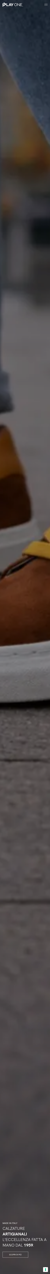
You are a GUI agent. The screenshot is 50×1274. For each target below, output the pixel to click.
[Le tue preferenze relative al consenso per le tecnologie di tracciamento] (45, 1269)
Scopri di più (15, 1254)
